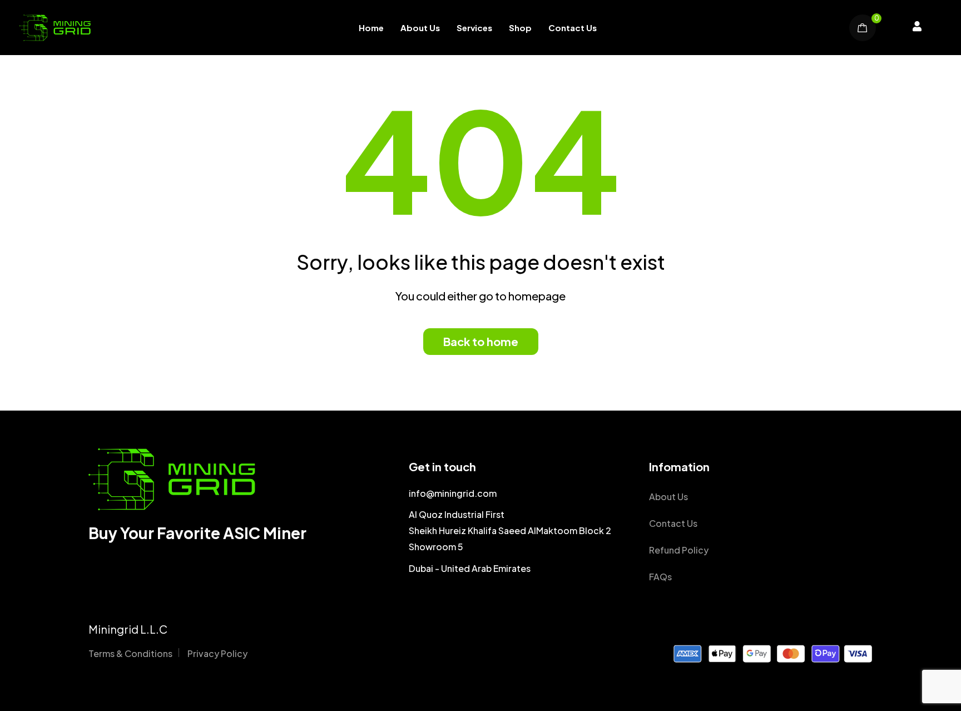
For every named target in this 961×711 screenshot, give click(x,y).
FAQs (660, 576)
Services (474, 27)
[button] (917, 27)
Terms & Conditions (130, 653)
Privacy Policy (217, 653)
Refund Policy (679, 550)
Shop (520, 27)
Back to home (480, 341)
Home (371, 27)
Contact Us (572, 27)
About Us (420, 27)
